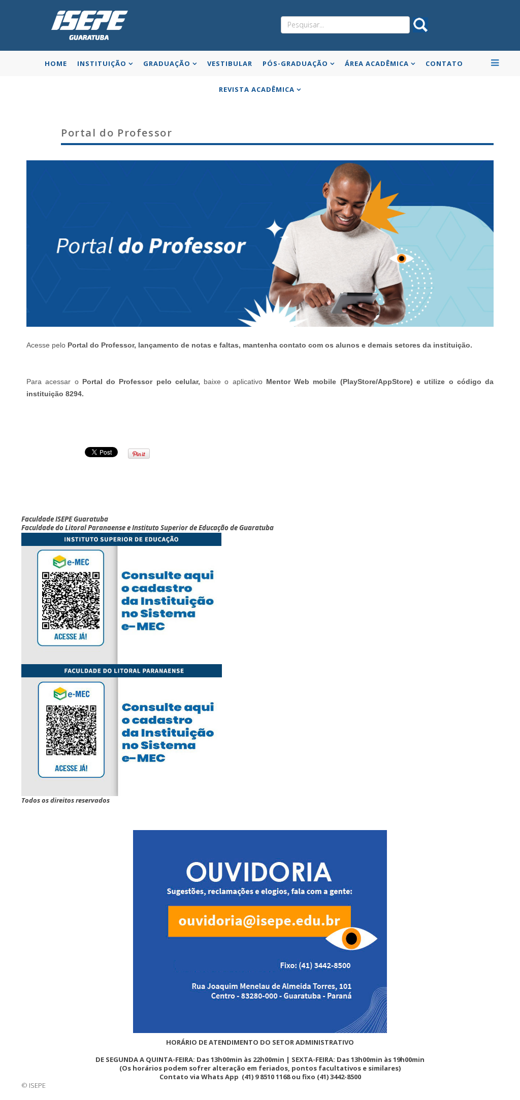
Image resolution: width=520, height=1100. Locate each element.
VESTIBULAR (229, 63)
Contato (444, 63)
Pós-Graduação (295, 63)
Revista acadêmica (257, 89)
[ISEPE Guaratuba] (87, 24)
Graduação (166, 63)
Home (56, 63)
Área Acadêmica (377, 63)
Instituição (101, 63)
